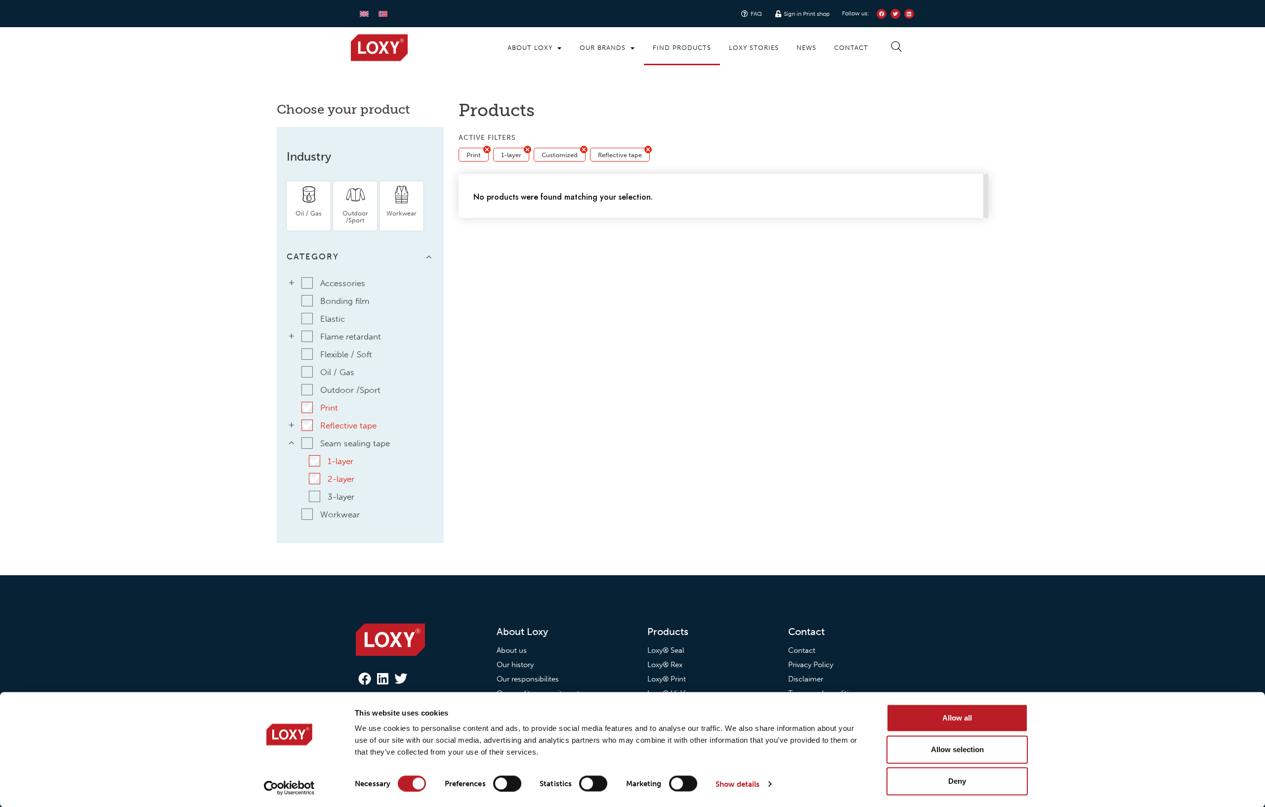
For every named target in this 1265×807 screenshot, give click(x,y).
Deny (957, 781)
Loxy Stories (754, 47)
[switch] (507, 783)
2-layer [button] (341, 479)
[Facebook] (365, 678)
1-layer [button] (340, 461)
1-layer (511, 155)
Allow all (957, 718)
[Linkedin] (382, 678)
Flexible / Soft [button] (346, 354)
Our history (515, 664)
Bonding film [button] (345, 301)
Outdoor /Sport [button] (350, 390)
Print (473, 155)
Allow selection (957, 749)
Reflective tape (620, 155)
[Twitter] (401, 678)
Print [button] (329, 408)
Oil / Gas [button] (337, 372)
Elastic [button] (332, 319)
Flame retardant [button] (350, 336)
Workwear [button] (340, 514)
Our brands (603, 47)
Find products (682, 47)
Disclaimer (805, 679)
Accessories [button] (342, 283)
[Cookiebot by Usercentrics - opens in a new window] (289, 787)
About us (512, 650)
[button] (308, 206)
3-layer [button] (341, 497)
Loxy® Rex (664, 664)
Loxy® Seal (665, 650)
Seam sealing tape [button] (355, 443)
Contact (851, 47)
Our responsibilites (528, 679)
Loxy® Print (666, 679)
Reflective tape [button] (348, 425)
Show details (737, 783)
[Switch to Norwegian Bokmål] (383, 13)
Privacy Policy (810, 664)
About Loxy (529, 47)
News (806, 47)
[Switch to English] (364, 13)
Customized (560, 155)
